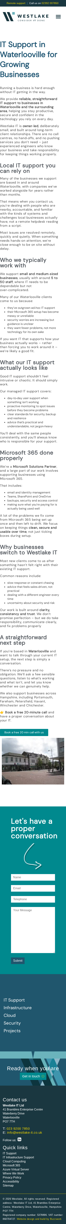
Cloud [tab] (11, 1015)
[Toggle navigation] (58, 16)
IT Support (9, 1153)
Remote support (16, 3)
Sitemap (8, 1185)
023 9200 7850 (18, 1128)
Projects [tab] (13, 1030)
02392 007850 (50, 3)
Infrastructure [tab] (19, 1007)
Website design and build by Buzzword (39, 1219)
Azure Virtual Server (16, 1169)
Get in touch (31, 1076)
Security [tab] (13, 1023)
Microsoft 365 (11, 1165)
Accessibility (11, 1181)
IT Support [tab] (15, 1000)
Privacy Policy (12, 1177)
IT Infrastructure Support (18, 1157)
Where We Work (13, 1173)
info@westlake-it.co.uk (24, 1132)
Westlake (25, 16)
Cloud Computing (14, 1161)
